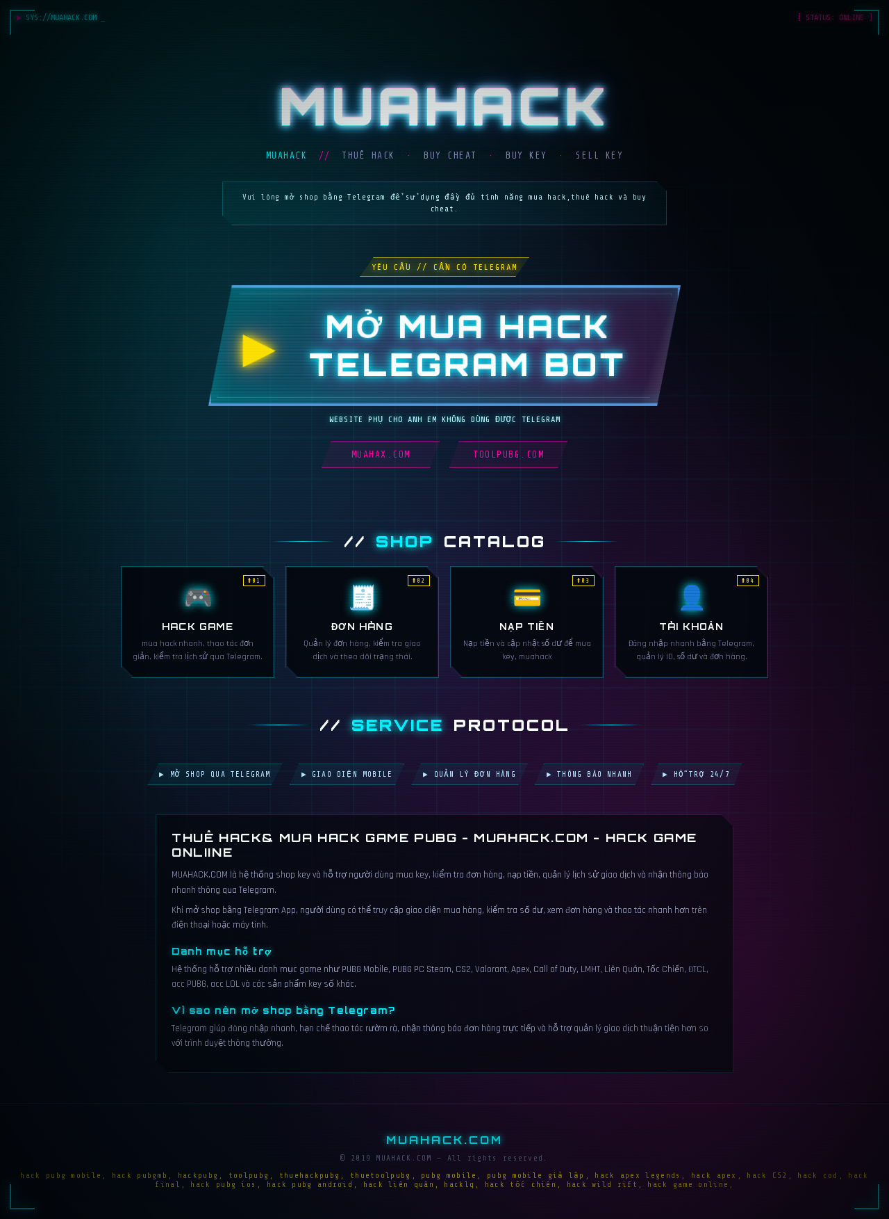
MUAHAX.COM (380, 454)
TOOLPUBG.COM (508, 454)
